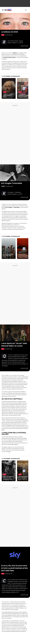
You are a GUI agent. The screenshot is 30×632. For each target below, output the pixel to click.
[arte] (8, 10)
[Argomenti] (26, 10)
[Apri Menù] (2, 10)
